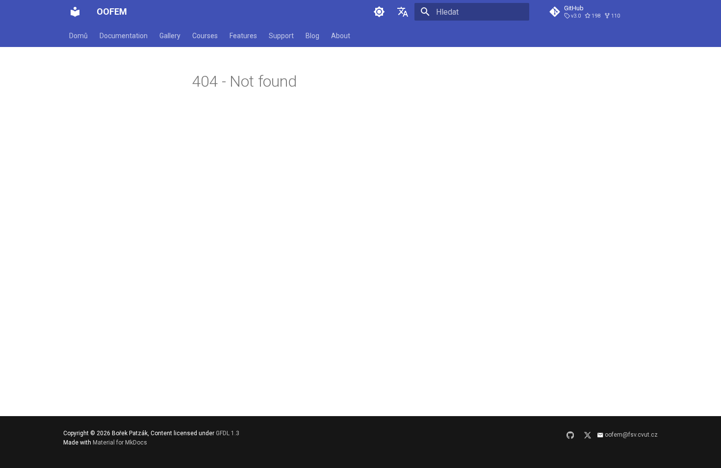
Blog (312, 36)
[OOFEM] (75, 12)
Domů (78, 36)
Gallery (169, 36)
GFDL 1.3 (227, 433)
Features (243, 36)
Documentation (124, 36)
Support (281, 36)
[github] (570, 438)
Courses (205, 36)
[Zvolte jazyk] (402, 12)
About (340, 36)
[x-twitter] (587, 438)
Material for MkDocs (120, 442)
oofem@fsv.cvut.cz (631, 434)
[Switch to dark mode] (379, 12)
